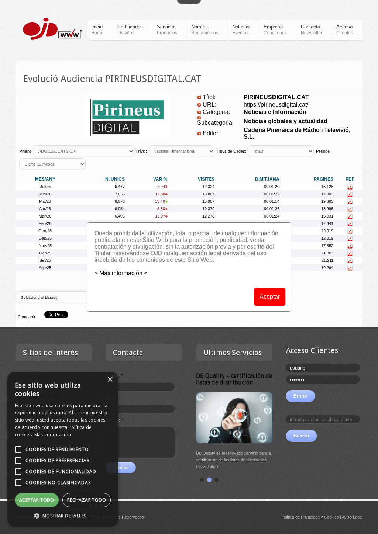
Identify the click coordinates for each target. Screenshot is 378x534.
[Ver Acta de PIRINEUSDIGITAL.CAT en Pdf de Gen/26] (349, 231)
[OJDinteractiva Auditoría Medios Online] (52, 29)
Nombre (114, 375)
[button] (63, 515)
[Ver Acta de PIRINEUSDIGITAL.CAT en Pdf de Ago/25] (349, 268)
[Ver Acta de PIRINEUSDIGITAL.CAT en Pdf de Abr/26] (349, 209)
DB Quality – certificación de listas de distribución (234, 379)
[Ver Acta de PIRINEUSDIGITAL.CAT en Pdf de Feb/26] (349, 223)
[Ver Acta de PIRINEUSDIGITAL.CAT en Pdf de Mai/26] (349, 201)
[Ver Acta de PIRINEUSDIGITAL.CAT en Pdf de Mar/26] (349, 216)
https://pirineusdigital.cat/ (276, 104)
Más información (52, 434)
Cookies (331, 517)
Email (112, 397)
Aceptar (270, 297)
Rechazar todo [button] (86, 500)
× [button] (110, 379)
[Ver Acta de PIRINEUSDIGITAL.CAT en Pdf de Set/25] (349, 260)
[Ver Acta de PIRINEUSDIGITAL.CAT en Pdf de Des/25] (349, 238)
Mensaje (115, 420)
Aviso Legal (352, 517)
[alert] (62, 449)
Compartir (26, 317)
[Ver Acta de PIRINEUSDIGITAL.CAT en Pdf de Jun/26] (349, 194)
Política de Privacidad (300, 517)
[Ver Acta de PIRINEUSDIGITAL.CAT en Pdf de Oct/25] (349, 253)
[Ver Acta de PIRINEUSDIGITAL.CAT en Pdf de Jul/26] (349, 187)
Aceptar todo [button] (36, 500)
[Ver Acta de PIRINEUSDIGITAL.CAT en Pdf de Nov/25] (349, 246)
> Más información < (120, 273)
